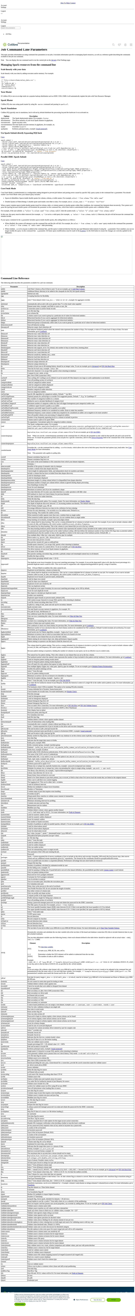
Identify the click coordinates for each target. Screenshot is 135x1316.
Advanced (95, 366)
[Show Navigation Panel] (2, 13)
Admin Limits (108, 870)
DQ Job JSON (65, 680)
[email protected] (41, 129)
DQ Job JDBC (95, 432)
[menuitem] (113, 45)
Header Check (72, 691)
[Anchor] (57, 64)
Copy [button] (3, 77)
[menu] (122, 44)
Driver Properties (97, 437)
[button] (67, 38)
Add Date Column (78, 289)
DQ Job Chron (107, 1203)
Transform (31, 1185)
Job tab (53, 60)
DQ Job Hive (76, 547)
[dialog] (7, 1314)
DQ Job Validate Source (89, 705)
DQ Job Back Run (108, 366)
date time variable (47, 947)
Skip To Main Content (68, 3)
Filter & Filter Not (76, 616)
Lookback (43, 331)
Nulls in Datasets (74, 812)
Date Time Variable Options (110, 928)
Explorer (83, 231)
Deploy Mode (85, 501)
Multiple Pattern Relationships (102, 666)
